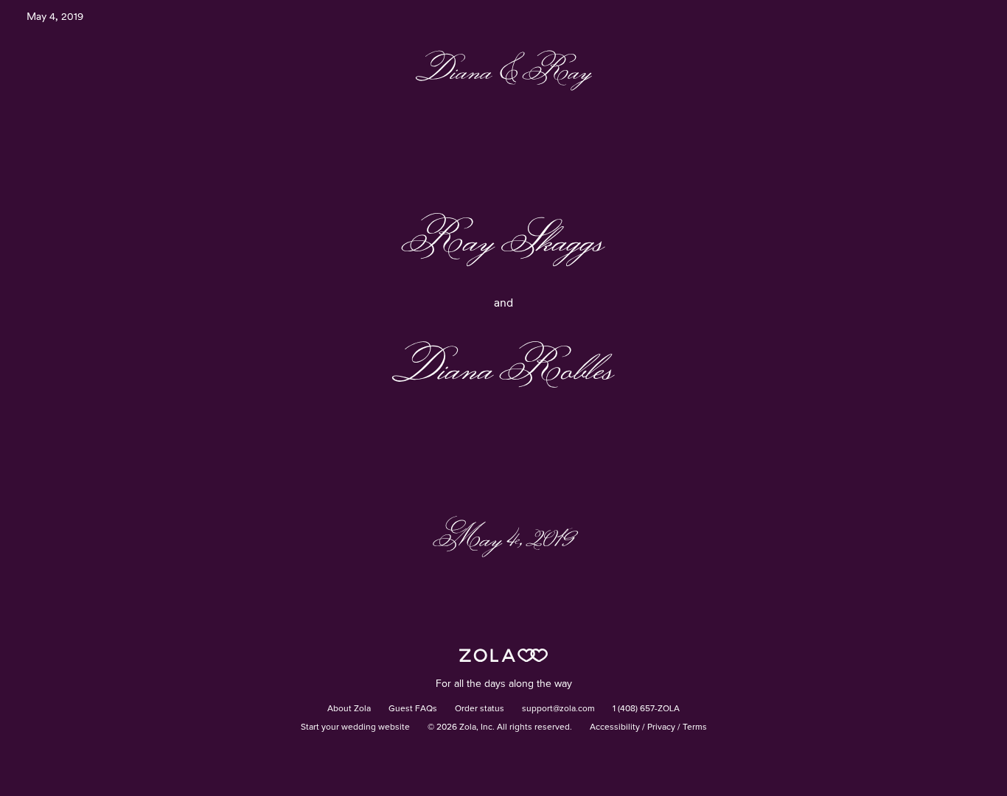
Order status (479, 709)
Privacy (661, 727)
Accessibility (615, 727)
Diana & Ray (504, 70)
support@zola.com (558, 709)
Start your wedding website (355, 727)
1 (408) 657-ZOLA (646, 709)
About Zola (349, 709)
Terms (695, 727)
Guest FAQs (412, 709)
